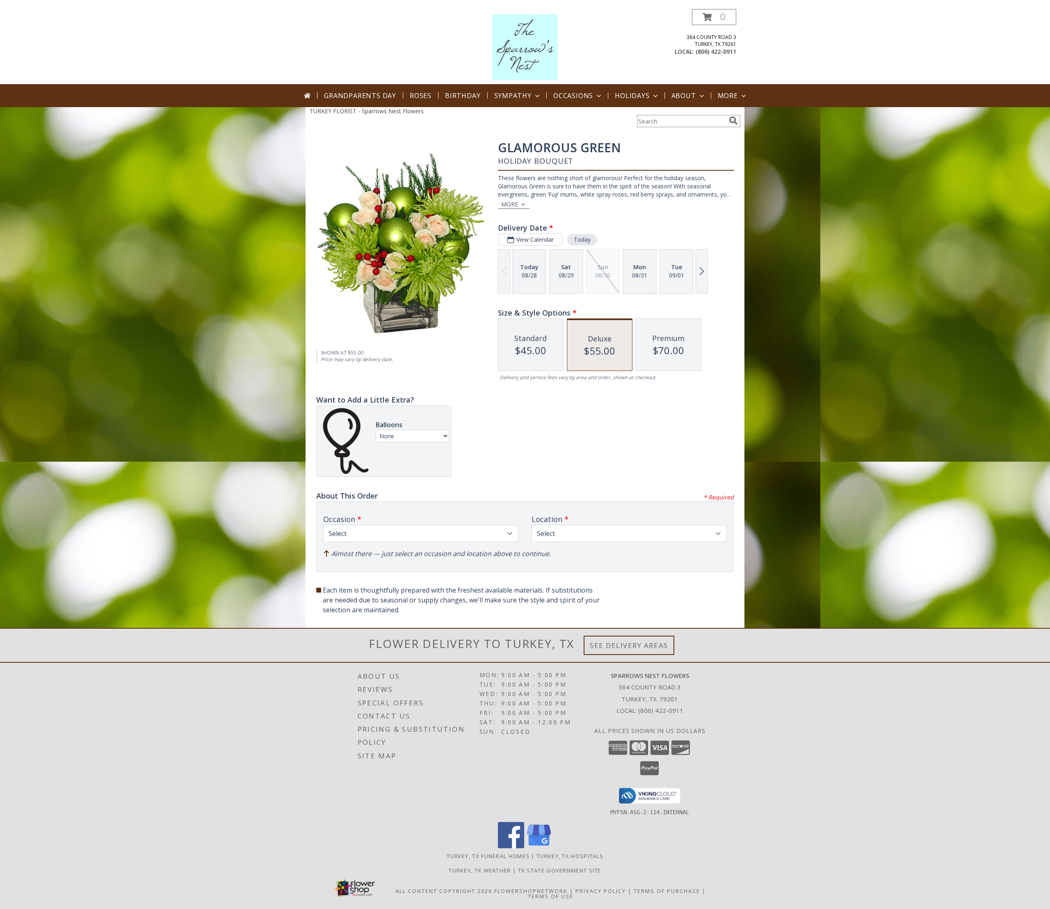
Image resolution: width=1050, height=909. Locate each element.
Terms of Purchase (667, 891)
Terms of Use (550, 896)
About (683, 95)
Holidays (632, 95)
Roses (420, 95)
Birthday (462, 95)
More (728, 95)
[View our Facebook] (511, 846)
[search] (733, 120)
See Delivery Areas (629, 645)
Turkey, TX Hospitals (569, 856)
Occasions (573, 95)
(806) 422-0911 (716, 51)
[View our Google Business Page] (539, 846)
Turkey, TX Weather (480, 870)
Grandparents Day (360, 95)
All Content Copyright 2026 (443, 891)
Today (582, 239)
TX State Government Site (559, 870)
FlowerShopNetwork (531, 891)
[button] (714, 17)
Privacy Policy (600, 891)
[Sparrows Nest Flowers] (525, 46)
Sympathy (513, 95)
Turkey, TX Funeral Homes (488, 856)
